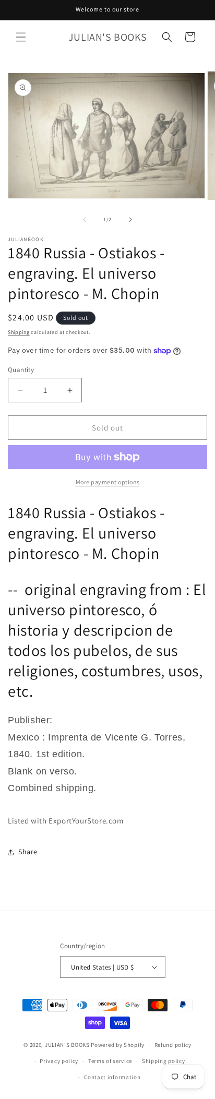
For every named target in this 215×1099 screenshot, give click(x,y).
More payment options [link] (108, 482)
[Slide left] (84, 219)
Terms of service (110, 1061)
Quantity (21, 369)
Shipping (19, 332)
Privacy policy (59, 1061)
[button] (20, 37)
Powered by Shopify (118, 1044)
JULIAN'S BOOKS (67, 1044)
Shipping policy (163, 1061)
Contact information (112, 1077)
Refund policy (173, 1044)
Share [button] (28, 851)
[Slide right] (130, 219)
